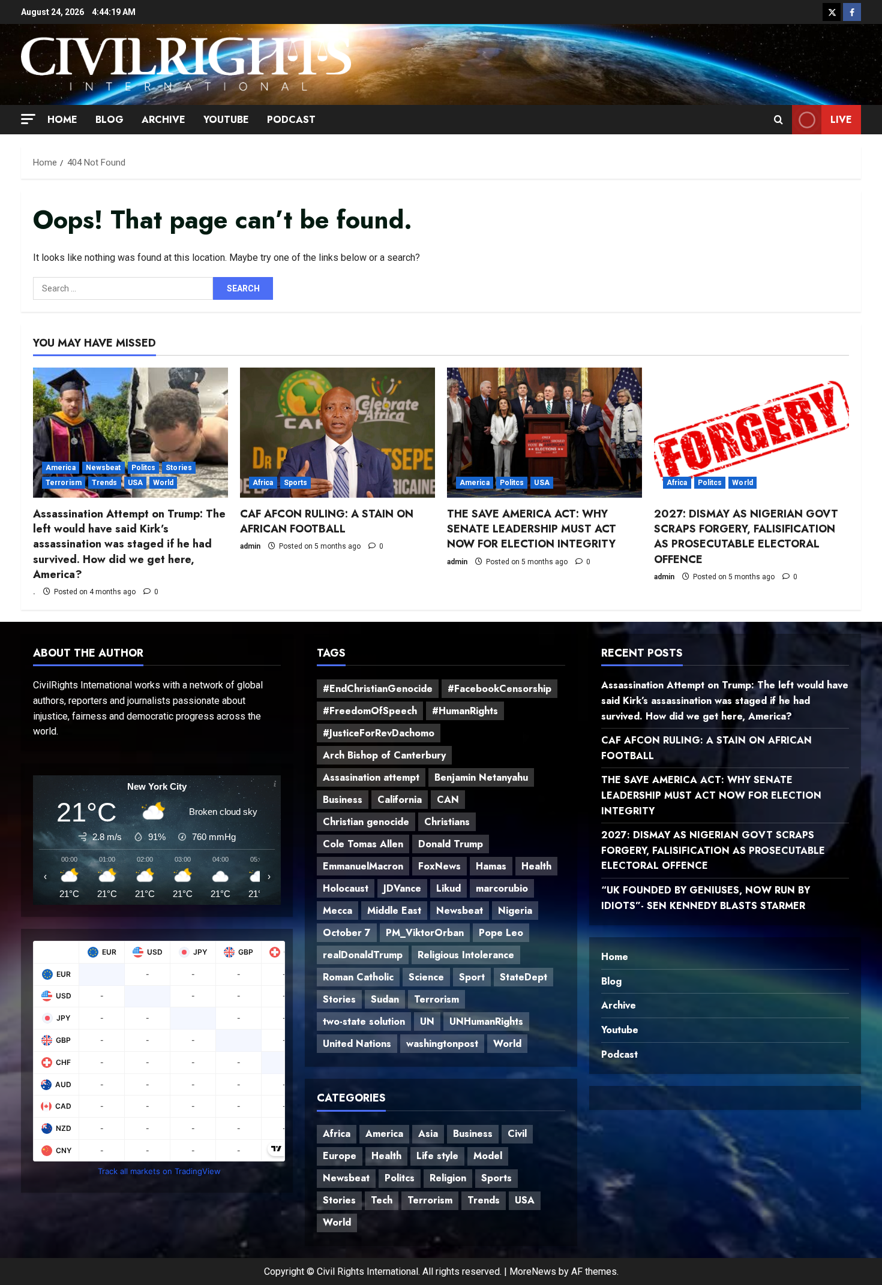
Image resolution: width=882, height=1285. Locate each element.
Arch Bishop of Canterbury (384, 755)
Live (841, 119)
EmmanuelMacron (363, 866)
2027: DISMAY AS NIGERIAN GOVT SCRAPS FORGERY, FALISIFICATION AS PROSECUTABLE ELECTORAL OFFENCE (746, 536)
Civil (517, 1133)
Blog (109, 120)
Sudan (385, 999)
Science (426, 977)
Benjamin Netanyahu (481, 777)
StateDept (523, 977)
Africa (263, 483)
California (399, 799)
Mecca (337, 910)
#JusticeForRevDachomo (378, 733)
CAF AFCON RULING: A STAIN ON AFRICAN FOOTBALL (326, 521)
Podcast (291, 120)
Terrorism (64, 483)
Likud (448, 888)
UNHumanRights (486, 1021)
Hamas (491, 866)
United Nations (357, 1044)
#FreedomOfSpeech (370, 711)
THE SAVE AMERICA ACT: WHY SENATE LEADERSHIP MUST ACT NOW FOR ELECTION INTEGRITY (531, 529)
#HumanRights (465, 711)
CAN (448, 799)
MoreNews (532, 1271)
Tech (381, 1200)
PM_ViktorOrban (425, 933)
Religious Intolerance (466, 955)
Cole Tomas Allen (363, 844)
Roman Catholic (358, 977)
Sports (296, 483)
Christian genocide (366, 822)
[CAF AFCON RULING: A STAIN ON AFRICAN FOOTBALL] (337, 433)
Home (62, 120)
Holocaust (345, 888)
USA (135, 483)
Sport (472, 977)
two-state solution (364, 1021)
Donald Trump (450, 844)
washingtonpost (442, 1044)
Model (487, 1156)
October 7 (347, 933)
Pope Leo (501, 933)
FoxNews (439, 866)
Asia (428, 1133)
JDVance (402, 888)
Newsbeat (103, 468)
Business (342, 799)
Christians (447, 822)
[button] (28, 118)
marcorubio (502, 888)
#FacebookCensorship (499, 689)
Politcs (143, 468)
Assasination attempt (371, 777)
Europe (339, 1156)
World (163, 483)
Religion (448, 1178)
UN (427, 1021)
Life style (437, 1156)
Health (536, 866)
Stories (179, 468)
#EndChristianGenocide (378, 689)
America (61, 468)
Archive (163, 120)
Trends (105, 483)
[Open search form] (778, 119)
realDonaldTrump (363, 955)
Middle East (394, 910)
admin (250, 546)
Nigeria (515, 910)
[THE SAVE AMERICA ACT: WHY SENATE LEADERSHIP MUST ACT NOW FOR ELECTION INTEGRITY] (544, 433)
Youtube (226, 120)
